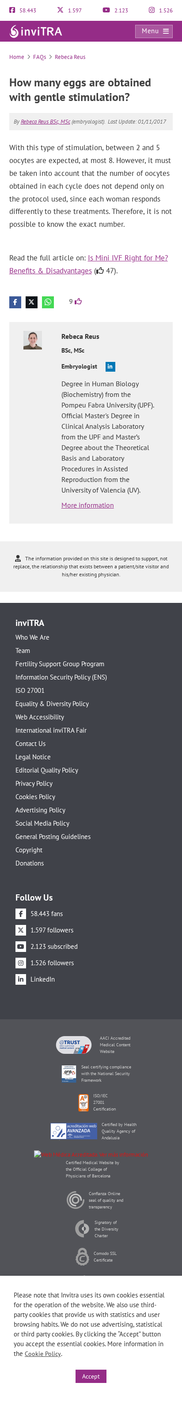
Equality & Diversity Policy (52, 703)
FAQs (39, 57)
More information (87, 505)
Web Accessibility (39, 717)
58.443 (27, 10)
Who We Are (32, 637)
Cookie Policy (43, 1354)
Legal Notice (33, 756)
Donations (29, 863)
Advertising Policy (40, 810)
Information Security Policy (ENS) (61, 677)
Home (16, 57)
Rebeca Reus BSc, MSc (45, 121)
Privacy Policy (34, 783)
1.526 (165, 10)
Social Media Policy (42, 823)
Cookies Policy (35, 796)
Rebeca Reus (70, 57)
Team (22, 650)
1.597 (74, 10)
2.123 (120, 10)
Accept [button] (91, 1376)
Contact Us (30, 743)
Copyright (28, 850)
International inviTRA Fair (51, 730)
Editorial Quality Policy (46, 770)
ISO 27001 (30, 690)
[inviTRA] (35, 31)
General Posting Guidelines (53, 836)
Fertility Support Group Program (59, 663)
